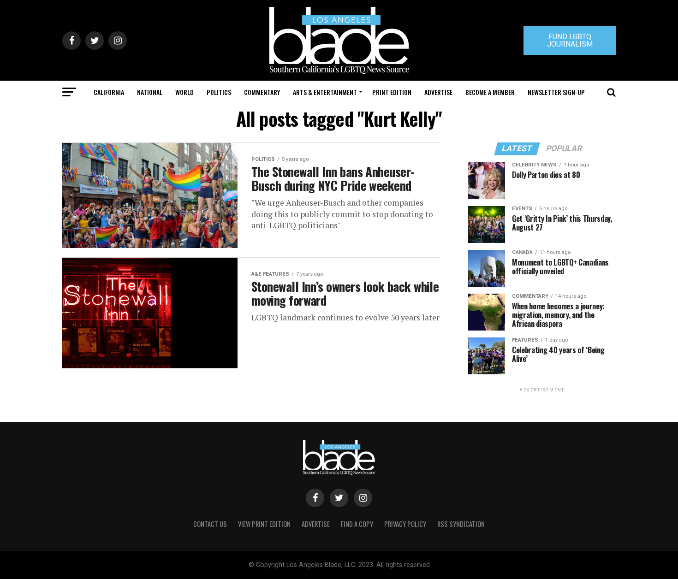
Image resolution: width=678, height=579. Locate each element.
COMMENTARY (262, 92)
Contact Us (210, 524)
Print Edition (391, 92)
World (184, 92)
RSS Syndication (461, 524)
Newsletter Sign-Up (556, 92)
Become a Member (490, 92)
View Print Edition (264, 524)
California (109, 92)
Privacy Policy (405, 524)
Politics (219, 92)
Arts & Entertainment (325, 92)
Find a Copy (357, 524)
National (149, 92)
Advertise (438, 92)
